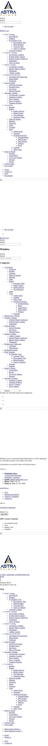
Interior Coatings (10, 334)
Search (2, 18)
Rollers (11, 109)
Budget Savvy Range (12, 316)
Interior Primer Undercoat (18, 338)
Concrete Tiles (18, 47)
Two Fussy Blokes (15, 158)
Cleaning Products (15, 103)
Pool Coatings (14, 99)
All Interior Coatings (16, 67)
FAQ (6, 174)
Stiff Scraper (22, 139)
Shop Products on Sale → (13, 731)
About (6, 170)
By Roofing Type (15, 41)
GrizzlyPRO (13, 156)
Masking (12, 121)
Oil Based (12, 81)
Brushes (12, 107)
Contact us (8, 172)
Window (21, 144)
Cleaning (12, 127)
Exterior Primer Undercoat (18, 59)
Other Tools (17, 150)
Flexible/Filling (23, 137)
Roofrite (12, 154)
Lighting (16, 148)
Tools (11, 129)
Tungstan (16, 133)
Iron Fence (13, 89)
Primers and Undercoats (12, 344)
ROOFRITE (13, 36)
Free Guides (8, 166)
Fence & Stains (14, 63)
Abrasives (12, 123)
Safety (11, 125)
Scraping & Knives (20, 135)
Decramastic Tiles (19, 43)
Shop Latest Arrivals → (12, 729)
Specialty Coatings (11, 93)
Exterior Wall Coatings (17, 57)
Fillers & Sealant (15, 119)
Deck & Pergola (14, 91)
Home (6, 735)
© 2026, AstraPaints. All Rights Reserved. (15, 575)
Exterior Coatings (10, 318)
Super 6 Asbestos (19, 49)
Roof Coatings (9, 352)
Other (11, 279)
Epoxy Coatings (14, 101)
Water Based (13, 79)
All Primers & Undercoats (18, 77)
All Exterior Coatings (16, 55)
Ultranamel (13, 61)
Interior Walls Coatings (17, 69)
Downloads (8, 176)
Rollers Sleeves (18, 111)
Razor (20, 146)
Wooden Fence (14, 87)
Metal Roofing (18, 45)
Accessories (8, 267)
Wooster (12, 160)
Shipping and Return (11, 494)
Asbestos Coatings (15, 97)
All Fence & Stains (15, 85)
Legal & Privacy (4, 488)
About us (7, 737)
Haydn (11, 162)
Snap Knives (22, 141)
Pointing (12, 38)
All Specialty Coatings (17, 95)
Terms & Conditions (11, 496)
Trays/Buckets (18, 115)
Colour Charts (9, 164)
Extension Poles (19, 117)
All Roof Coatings (15, 51)
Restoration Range (11, 350)
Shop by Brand (9, 152)
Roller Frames (18, 113)
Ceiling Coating (14, 73)
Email (2, 512)
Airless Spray (18, 131)
